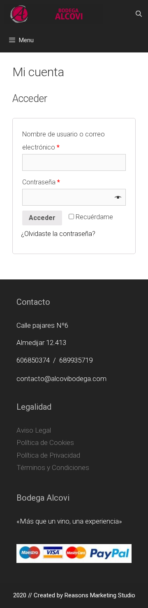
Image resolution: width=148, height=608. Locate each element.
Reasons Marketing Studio (100, 595)
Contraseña (41, 182)
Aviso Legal (33, 430)
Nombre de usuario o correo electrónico (63, 140)
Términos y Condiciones (52, 467)
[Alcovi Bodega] (53, 14)
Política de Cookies (45, 442)
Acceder (42, 218)
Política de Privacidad (48, 455)
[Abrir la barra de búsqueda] (139, 14)
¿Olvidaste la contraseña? (58, 234)
